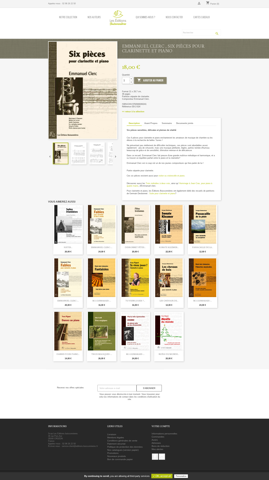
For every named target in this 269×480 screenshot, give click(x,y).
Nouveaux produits (116, 456)
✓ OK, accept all (162, 476)
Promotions (112, 453)
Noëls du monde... (169, 354)
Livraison (111, 434)
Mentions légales (115, 437)
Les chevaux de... (169, 300)
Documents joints (184, 123)
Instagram (162, 457)
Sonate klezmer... (169, 247)
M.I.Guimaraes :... (101, 300)
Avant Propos (150, 123)
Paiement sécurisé (116, 443)
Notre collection (68, 17)
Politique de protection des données (125, 447)
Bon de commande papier (120, 459)
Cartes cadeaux (201, 17)
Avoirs (155, 440)
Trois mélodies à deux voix (158, 183)
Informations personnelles (164, 433)
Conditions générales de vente (122, 440)
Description (134, 123)
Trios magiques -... (101, 354)
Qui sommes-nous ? (145, 17)
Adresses (156, 443)
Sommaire (167, 123)
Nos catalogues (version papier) (123, 450)
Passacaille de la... (202, 247)
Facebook (155, 457)
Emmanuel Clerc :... (101, 247)
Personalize (181, 476)
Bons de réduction (161, 446)
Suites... (68, 247)
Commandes (158, 436)
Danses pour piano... (68, 354)
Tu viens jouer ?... (135, 300)
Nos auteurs (94, 17)
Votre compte (161, 426)
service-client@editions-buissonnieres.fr (80, 446)
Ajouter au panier (150, 80)
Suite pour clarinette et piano (162, 193)
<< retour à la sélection (133, 111)
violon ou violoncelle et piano (171, 176)
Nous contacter (174, 17)
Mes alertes (157, 449)
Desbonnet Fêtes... (135, 247)
